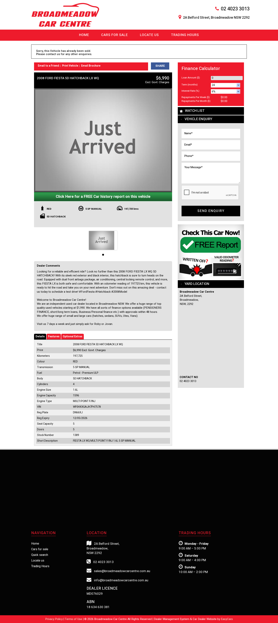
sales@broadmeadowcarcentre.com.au (121, 571)
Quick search (39, 555)
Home (84, 35)
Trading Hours (185, 35)
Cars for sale (39, 549)
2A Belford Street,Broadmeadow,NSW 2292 (103, 548)
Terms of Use (74, 619)
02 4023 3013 (235, 8)
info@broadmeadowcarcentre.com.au (120, 580)
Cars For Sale (114, 35)
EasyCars (227, 619)
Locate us (149, 35)
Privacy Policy (54, 619)
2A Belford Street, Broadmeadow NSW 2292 (216, 17)
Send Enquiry (210, 210)
